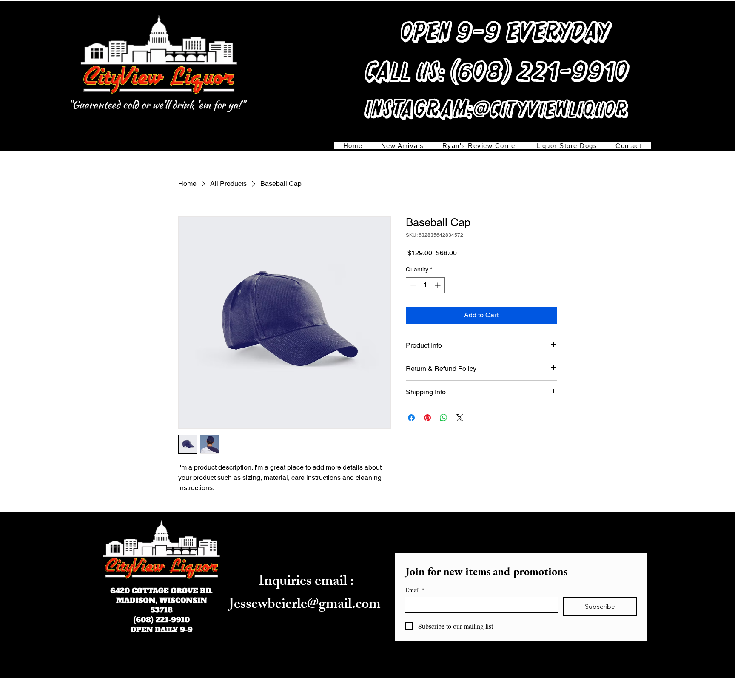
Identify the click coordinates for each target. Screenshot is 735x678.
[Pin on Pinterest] (427, 418)
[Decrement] (412, 285)
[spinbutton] (425, 285)
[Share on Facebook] (411, 418)
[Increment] (438, 285)
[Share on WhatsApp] (444, 418)
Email (414, 589)
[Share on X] (460, 418)
